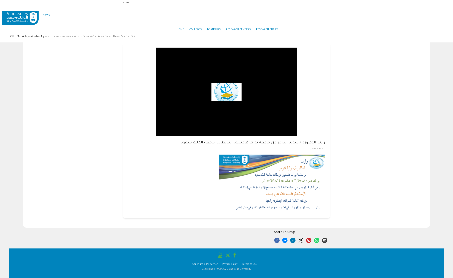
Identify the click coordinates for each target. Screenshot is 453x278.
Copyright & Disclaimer (205, 264)
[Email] (324, 240)
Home (180, 29)
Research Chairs (267, 29)
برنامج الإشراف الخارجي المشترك (33, 36)
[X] (300, 240)
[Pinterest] (308, 240)
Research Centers (238, 29)
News (46, 15)
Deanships (214, 29)
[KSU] (20, 15)
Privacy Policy (229, 264)
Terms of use (249, 264)
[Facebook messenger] (285, 240)
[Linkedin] (293, 240)
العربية (126, 3)
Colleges (195, 29)
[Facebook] (277, 240)
